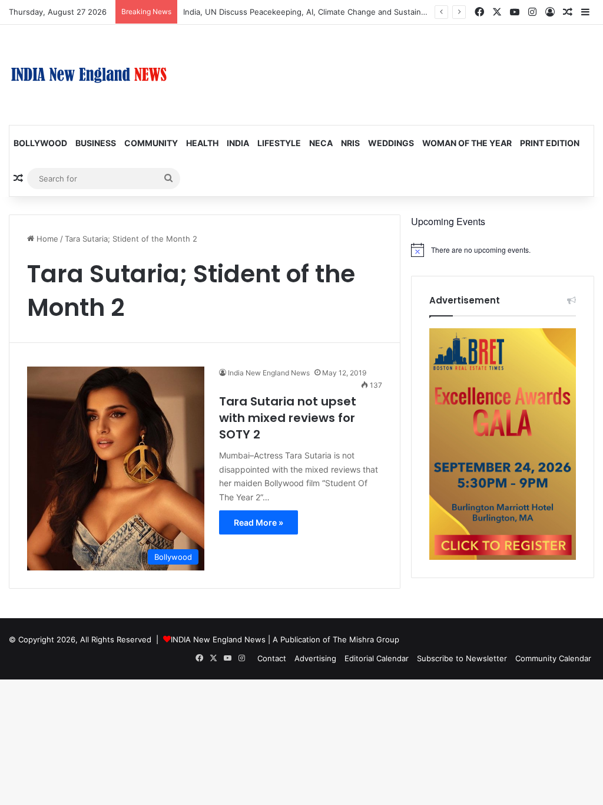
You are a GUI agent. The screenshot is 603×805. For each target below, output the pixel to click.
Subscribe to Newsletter (462, 658)
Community (151, 143)
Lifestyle (279, 143)
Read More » (258, 522)
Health (202, 143)
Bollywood (40, 143)
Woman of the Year (467, 143)
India (238, 143)
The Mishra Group (366, 639)
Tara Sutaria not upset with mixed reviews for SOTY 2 (287, 418)
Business (95, 143)
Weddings (391, 143)
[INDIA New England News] (89, 74)
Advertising (315, 658)
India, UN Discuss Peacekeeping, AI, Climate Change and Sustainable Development (335, 12)
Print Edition (549, 143)
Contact (271, 658)
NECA (321, 143)
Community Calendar (553, 658)
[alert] (502, 250)
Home (46, 238)
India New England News (269, 372)
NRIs (350, 143)
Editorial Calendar (376, 658)
